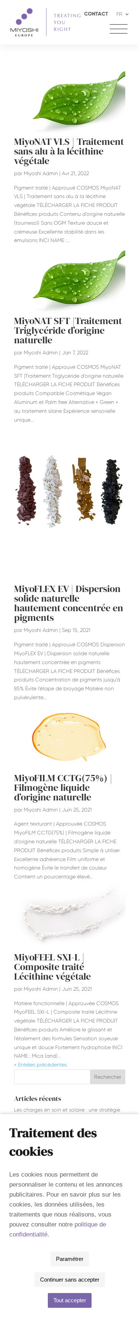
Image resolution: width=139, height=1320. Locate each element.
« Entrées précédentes (40, 1065)
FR (119, 14)
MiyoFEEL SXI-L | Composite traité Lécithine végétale (52, 966)
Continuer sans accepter (69, 1279)
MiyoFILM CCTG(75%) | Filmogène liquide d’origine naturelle (63, 787)
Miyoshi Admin (41, 173)
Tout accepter (69, 1300)
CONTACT (96, 14)
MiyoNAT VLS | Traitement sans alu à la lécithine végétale (69, 151)
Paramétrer (69, 1259)
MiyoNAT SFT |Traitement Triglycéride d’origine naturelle (68, 330)
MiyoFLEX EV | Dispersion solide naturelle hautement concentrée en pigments (68, 603)
